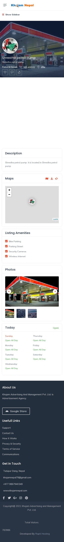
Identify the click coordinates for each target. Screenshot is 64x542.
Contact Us (8, 433)
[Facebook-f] (3, 497)
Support (6, 427)
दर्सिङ (43, 67)
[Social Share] (19, 72)
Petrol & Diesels (9, 67)
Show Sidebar (12, 14)
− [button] (9, 194)
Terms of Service (11, 448)
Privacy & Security (11, 443)
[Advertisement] (32, 111)
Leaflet (55, 219)
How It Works (9, 438)
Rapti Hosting (42, 533)
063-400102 (29, 67)
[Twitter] (9, 497)
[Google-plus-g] (15, 497)
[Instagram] (20, 497)
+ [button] (9, 190)
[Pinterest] (26, 497)
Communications (10, 454)
